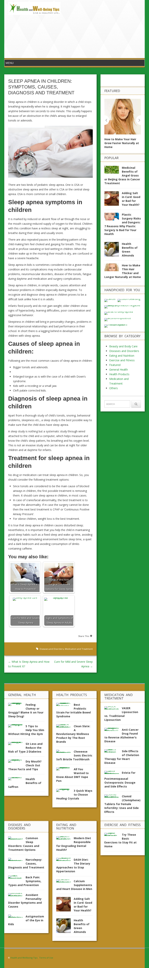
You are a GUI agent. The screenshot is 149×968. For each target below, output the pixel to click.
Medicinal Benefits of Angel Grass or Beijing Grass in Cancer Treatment (122, 175)
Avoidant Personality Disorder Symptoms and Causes (25, 900)
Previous (106, 120)
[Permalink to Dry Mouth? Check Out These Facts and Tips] (17, 762)
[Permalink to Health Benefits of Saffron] (17, 780)
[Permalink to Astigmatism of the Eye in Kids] (17, 917)
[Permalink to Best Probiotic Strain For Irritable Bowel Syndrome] (65, 705)
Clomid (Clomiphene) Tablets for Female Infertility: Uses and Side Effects (122, 804)
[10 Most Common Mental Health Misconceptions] (122, 326)
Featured (114, 365)
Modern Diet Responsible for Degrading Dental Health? (73, 844)
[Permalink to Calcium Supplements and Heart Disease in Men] (65, 882)
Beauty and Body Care (123, 346)
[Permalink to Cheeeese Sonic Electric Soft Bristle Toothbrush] (65, 752)
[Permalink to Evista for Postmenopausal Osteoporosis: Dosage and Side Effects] (113, 773)
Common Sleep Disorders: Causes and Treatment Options (23, 844)
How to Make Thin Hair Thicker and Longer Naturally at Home (122, 271)
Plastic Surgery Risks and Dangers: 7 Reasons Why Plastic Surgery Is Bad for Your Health (122, 224)
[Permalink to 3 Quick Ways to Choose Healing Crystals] (65, 791)
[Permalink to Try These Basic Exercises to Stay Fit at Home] (113, 835)
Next (138, 120)
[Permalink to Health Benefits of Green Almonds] (113, 250)
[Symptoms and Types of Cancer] (110, 300)
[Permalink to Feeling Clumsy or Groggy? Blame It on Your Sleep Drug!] (17, 705)
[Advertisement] (102, 29)
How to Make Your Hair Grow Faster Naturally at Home (121, 143)
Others (113, 388)
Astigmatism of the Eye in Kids (26, 920)
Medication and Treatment (79, 648)
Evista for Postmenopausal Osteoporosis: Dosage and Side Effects (119, 779)
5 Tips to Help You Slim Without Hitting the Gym (26, 730)
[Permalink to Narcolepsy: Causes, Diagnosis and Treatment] (17, 860)
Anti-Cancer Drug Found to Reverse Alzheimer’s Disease (121, 735)
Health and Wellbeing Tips (23, 957)
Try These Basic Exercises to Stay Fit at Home (120, 840)
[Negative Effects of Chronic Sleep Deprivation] (122, 306)
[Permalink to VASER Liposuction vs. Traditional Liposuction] (113, 709)
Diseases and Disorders (52, 648)
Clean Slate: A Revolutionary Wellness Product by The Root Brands (73, 733)
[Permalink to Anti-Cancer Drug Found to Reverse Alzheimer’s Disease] (113, 730)
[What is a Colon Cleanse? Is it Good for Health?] (129, 300)
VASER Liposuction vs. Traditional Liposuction (121, 714)
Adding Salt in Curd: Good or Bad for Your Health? (131, 199)
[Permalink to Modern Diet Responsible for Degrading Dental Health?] (65, 839)
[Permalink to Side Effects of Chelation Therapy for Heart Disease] (113, 752)
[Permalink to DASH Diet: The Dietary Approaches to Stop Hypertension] (65, 860)
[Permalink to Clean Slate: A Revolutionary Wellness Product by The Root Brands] (65, 727)
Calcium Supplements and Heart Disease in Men (74, 885)
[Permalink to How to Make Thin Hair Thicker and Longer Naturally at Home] (113, 268)
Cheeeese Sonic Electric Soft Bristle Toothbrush (74, 755)
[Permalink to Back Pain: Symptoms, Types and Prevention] (17, 878)
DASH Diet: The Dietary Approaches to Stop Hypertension (73, 865)
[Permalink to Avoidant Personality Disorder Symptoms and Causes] (17, 895)
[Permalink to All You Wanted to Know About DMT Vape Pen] (65, 770)
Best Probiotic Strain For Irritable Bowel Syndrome (73, 710)
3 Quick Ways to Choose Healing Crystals (74, 794)
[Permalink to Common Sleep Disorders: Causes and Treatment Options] (17, 839)
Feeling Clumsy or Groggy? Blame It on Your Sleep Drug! (25, 710)
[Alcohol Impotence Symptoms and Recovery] (117, 319)
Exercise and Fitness (122, 360)
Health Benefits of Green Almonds (130, 249)
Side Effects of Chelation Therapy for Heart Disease (121, 757)
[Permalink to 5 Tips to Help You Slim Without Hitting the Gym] (17, 727)
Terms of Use (46, 957)
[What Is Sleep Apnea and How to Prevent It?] (118, 313)
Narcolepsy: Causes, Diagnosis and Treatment (26, 863)
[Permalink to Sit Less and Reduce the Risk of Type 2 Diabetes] (17, 744)
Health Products (119, 374)
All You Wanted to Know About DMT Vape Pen (72, 775)
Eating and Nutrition (121, 355)
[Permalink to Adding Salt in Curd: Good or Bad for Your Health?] (113, 199)
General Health (118, 369)
